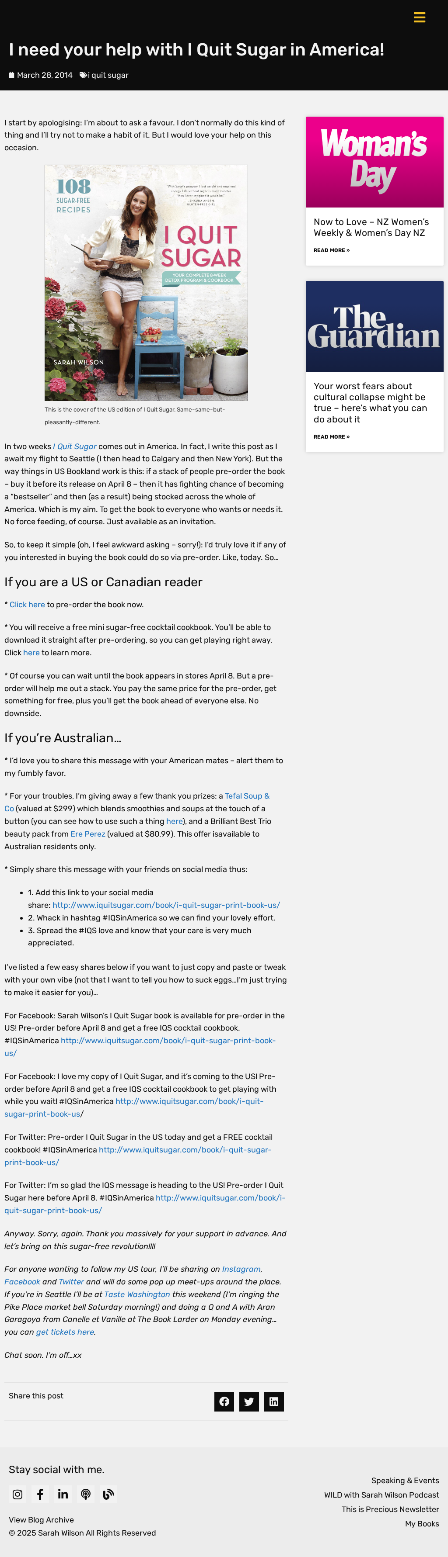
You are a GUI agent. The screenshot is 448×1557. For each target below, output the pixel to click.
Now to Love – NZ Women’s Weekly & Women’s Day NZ (371, 227)
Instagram (241, 1269)
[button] (224, 1402)
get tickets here (65, 1332)
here (31, 652)
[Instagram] (17, 1494)
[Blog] (108, 1494)
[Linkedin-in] (63, 1494)
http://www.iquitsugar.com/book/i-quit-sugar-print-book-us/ (166, 905)
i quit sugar (108, 75)
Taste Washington (137, 1294)
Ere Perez (87, 834)
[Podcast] (85, 1494)
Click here (27, 604)
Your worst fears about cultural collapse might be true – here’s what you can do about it (370, 403)
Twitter (71, 1282)
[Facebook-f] (40, 1494)
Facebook (22, 1282)
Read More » (332, 250)
